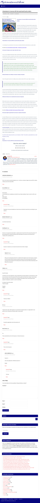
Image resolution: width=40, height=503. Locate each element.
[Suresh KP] (5, 159)
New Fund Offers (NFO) (7, 486)
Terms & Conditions (4, 499)
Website (3, 407)
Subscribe (5, 433)
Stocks (4, 493)
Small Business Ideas (7, 490)
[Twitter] (36, 156)
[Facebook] (35, 156)
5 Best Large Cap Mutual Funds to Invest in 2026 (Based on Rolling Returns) (16, 460)
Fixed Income (5, 479)
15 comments (17, 13)
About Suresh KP (12, 164)
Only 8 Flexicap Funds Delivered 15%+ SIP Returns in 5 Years (14, 456)
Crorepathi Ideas (6, 478)
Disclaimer (16, 499)
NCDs (4, 485)
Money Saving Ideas (6, 482)
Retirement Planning (6, 489)
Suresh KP (12, 13)
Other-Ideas (5, 488)
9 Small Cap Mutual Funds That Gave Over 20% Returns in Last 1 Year (15, 462)
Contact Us (20, 499)
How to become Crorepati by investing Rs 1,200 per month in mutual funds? (16, 463)
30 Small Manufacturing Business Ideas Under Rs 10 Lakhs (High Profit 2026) (16, 466)
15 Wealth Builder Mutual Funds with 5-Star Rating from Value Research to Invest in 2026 (18, 467)
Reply (3, 184)
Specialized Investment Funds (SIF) (9, 492)
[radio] (16, 148)
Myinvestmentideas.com (15, 157)
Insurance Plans (6, 481)
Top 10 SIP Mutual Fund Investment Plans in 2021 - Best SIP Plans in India (16, 459)
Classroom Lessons (6, 477)
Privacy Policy (11, 499)
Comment (4, 385)
